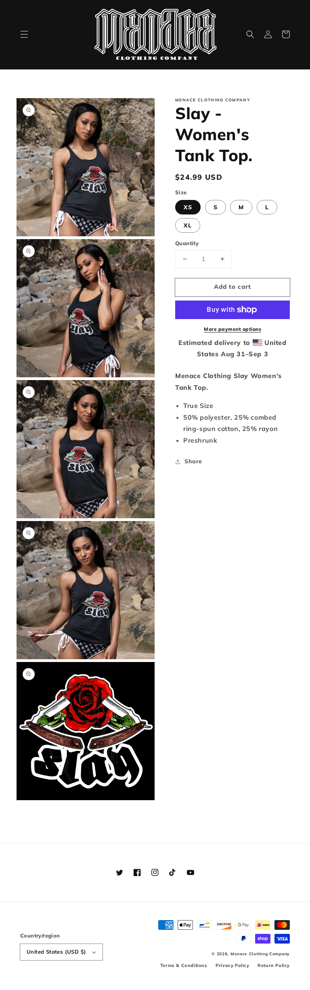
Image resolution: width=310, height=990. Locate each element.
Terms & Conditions (183, 965)
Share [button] (193, 461)
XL (188, 225)
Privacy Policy (232, 965)
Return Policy (274, 965)
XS (188, 207)
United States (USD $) (56, 951)
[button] (24, 34)
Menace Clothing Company (260, 953)
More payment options (232, 329)
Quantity (187, 243)
